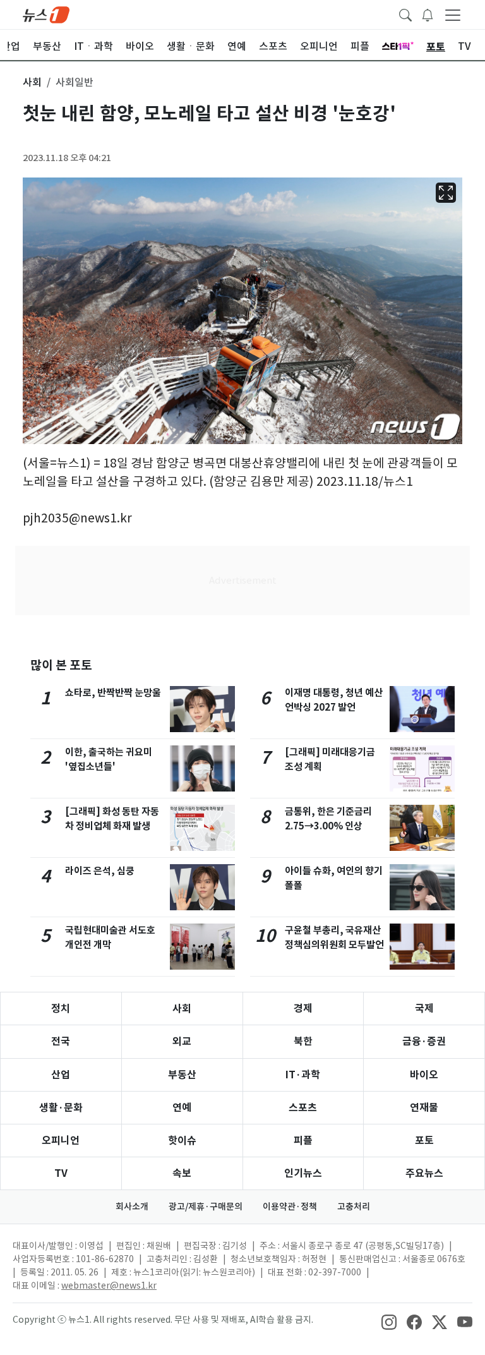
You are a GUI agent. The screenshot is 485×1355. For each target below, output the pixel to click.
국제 (424, 1008)
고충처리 (353, 1206)
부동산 (182, 1074)
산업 (60, 1074)
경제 (303, 1008)
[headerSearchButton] (405, 13)
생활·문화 (61, 1107)
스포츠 (303, 1107)
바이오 (424, 1074)
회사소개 (132, 1206)
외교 (181, 1041)
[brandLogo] (46, 14)
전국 (60, 1041)
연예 (181, 1107)
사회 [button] (32, 82)
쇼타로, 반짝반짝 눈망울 (113, 693)
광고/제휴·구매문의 (205, 1206)
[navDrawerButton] (452, 14)
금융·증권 (424, 1041)
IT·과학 (302, 1074)
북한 (303, 1041)
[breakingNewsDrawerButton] (427, 13)
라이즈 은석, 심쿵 (100, 871)
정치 (60, 1008)
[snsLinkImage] (389, 1321)
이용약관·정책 (290, 1206)
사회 (181, 1008)
